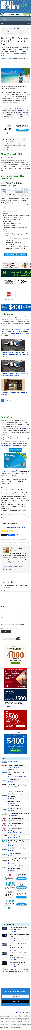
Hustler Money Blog (15, 5)
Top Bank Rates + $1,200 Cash (17, 776)
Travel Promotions (22, 538)
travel (16, 114)
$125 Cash (11, 850)
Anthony (25, 562)
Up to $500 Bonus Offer (14, 820)
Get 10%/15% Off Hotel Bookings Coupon (15, 145)
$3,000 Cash (11, 781)
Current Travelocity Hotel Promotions (12, 144)
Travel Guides (15, 538)
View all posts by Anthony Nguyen (12, 566)
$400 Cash (11, 810)
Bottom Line (6, 147)
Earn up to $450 (12, 787)
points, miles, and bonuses (19, 333)
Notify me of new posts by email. (10, 628)
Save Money (9, 538)
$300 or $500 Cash (13, 838)
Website (3, 617)
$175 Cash (11, 855)
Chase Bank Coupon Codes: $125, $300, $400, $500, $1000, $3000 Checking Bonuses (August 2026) (15, 354)
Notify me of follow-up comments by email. (13, 624)
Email (3, 611)
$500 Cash (11, 798)
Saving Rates (16, 331)
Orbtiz (24, 110)
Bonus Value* (6, 969)
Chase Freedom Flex (10, 471)
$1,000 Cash (11, 863)
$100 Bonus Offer (13, 826)
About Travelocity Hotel (8, 142)
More (17, 534)
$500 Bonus (11, 803)
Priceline (19, 110)
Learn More (13, 931)
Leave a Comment (25, 64)
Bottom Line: (6, 149)
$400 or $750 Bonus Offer (15, 833)
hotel (21, 114)
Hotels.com (13, 110)
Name (3, 606)
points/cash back (11, 116)
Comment (4, 590)
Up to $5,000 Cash (13, 767)
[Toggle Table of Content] (23, 139)
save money (18, 329)
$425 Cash (11, 845)
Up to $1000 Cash (13, 815)
